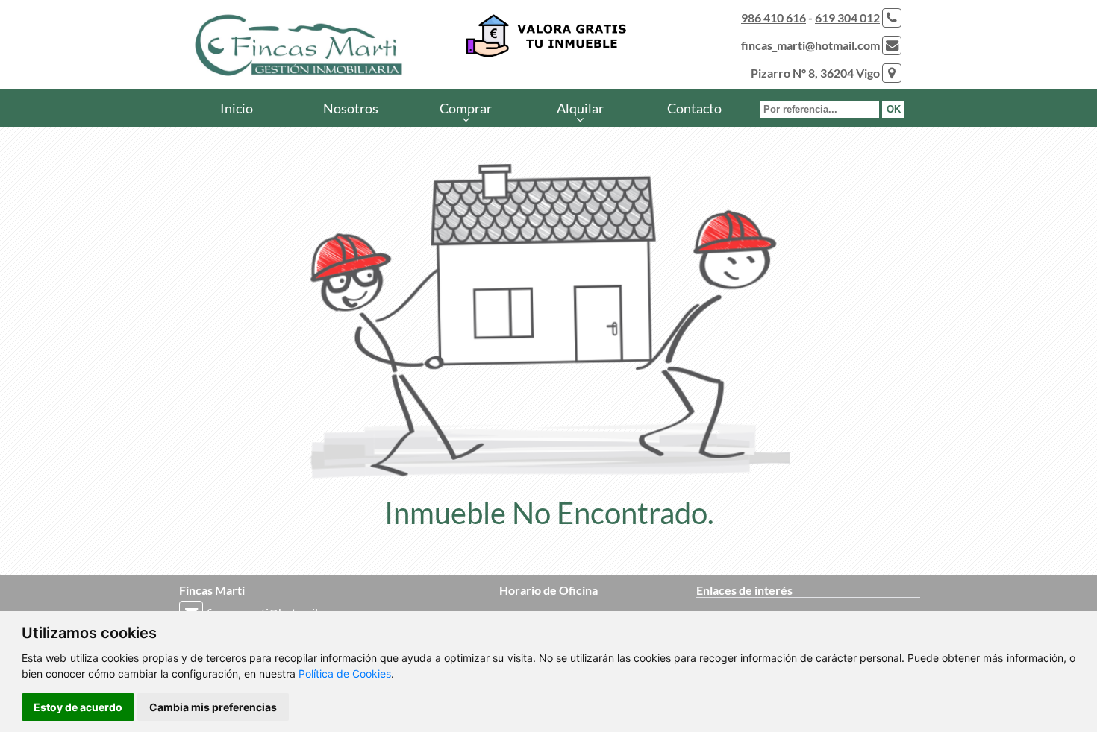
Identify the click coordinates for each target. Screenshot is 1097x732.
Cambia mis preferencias (213, 707)
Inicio (236, 108)
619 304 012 (847, 17)
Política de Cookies (345, 673)
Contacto (694, 108)
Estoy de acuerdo (78, 707)
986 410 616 (773, 17)
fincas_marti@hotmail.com (810, 45)
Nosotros (350, 108)
